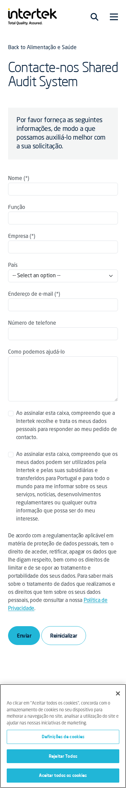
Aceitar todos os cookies (63, 775)
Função (16, 207)
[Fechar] (118, 693)
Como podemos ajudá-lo (36, 352)
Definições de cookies (63, 736)
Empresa (18, 236)
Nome (15, 178)
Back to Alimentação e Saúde (42, 47)
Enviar (24, 635)
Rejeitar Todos (63, 756)
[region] (63, 736)
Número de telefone (32, 323)
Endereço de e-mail (30, 294)
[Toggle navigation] (94, 16)
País (12, 265)
